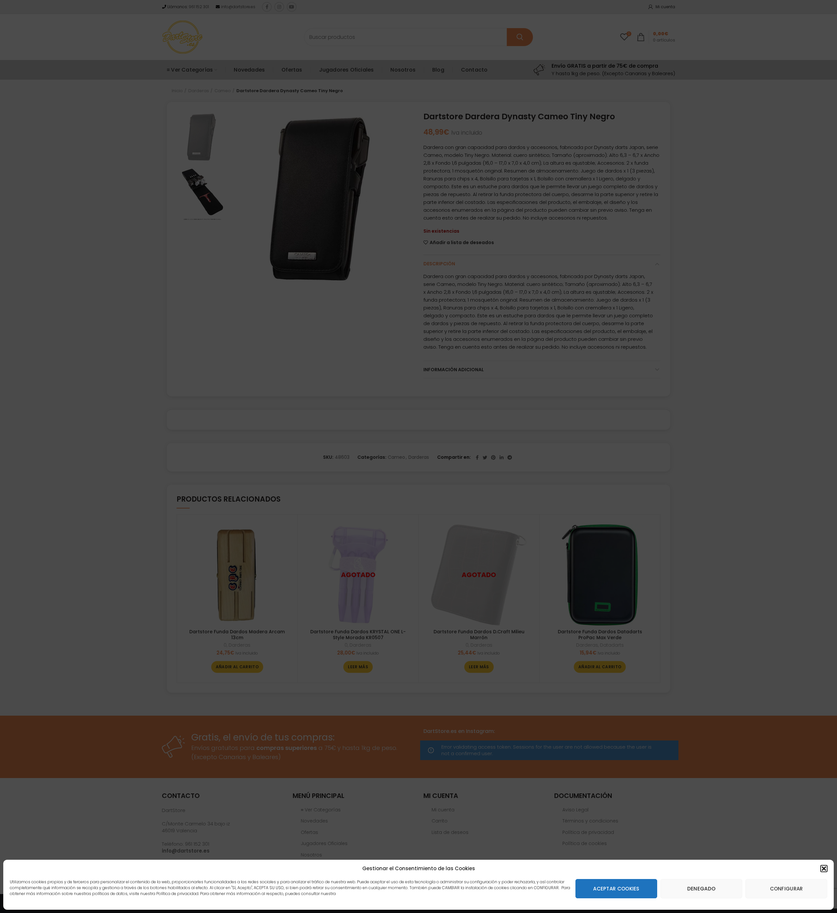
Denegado (701, 888)
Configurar (786, 888)
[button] (824, 868)
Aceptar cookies (616, 888)
